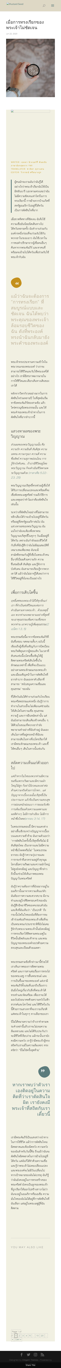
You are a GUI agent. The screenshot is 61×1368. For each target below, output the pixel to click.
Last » (18, 1339)
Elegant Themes (30, 1360)
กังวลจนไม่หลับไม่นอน (26, 1260)
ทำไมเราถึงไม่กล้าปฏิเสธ (27, 1284)
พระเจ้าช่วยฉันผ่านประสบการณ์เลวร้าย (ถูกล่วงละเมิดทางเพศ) (31, 1314)
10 (37, 1335)
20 (42, 1335)
